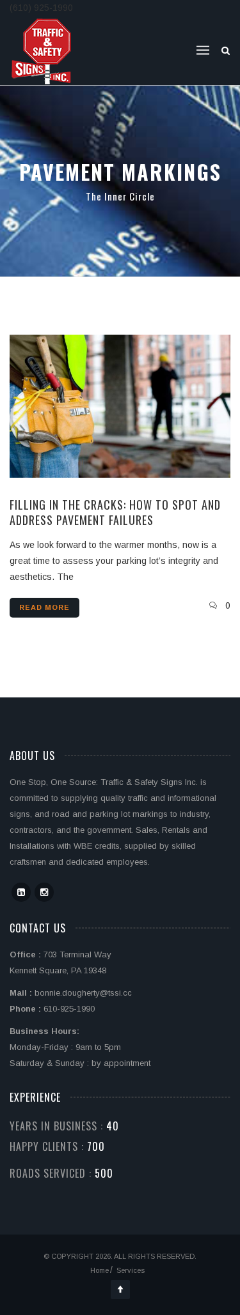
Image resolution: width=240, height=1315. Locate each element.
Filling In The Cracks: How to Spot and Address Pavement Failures (115, 512)
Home (99, 1270)
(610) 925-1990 (41, 8)
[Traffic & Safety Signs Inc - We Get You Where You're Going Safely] (42, 50)
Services (130, 1270)
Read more (44, 607)
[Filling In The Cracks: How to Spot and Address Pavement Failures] (120, 406)
